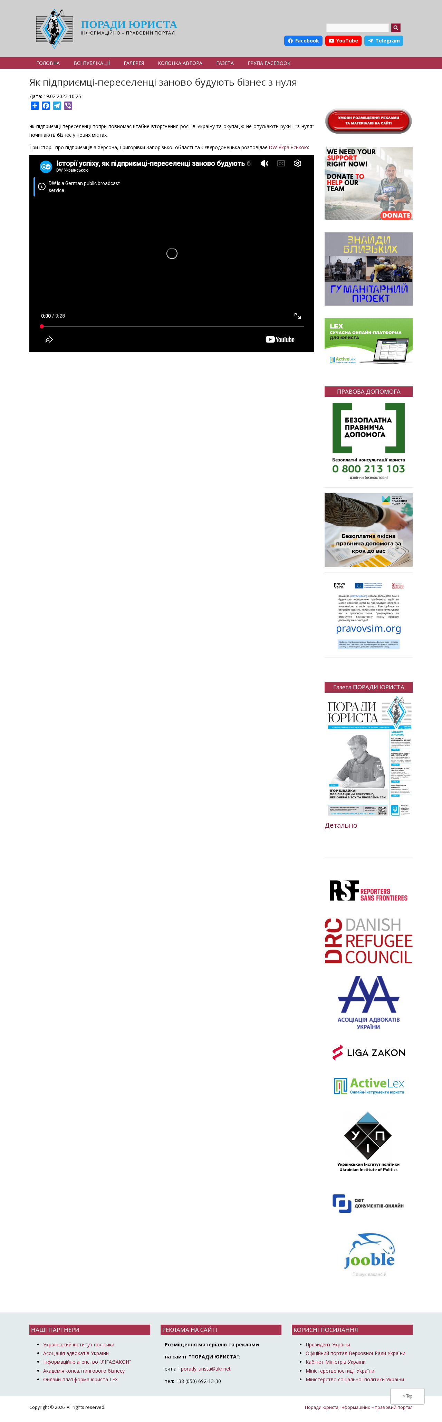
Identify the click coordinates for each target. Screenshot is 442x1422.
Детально (341, 825)
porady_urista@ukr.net (206, 1368)
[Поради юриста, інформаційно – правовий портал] (52, 28)
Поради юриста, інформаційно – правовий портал (359, 1407)
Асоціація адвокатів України (76, 1353)
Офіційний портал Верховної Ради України (355, 1353)
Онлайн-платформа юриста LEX (80, 1379)
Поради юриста (129, 24)
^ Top (407, 1396)
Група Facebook (269, 63)
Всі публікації (92, 63)
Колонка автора (180, 63)
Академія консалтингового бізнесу (84, 1370)
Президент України (328, 1344)
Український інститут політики (78, 1344)
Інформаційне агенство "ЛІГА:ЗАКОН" (87, 1361)
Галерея (134, 63)
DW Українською (288, 147)
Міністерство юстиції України (340, 1370)
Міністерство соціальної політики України (355, 1379)
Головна (48, 63)
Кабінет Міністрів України (336, 1361)
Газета (225, 63)
